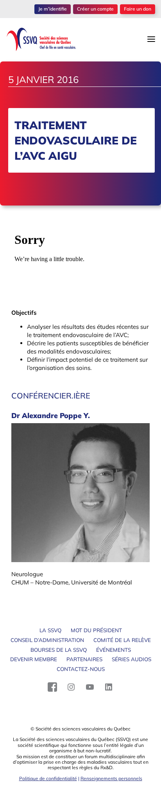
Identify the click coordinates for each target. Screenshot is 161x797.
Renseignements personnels (111, 778)
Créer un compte (95, 9)
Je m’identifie (52, 9)
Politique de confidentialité (48, 778)
